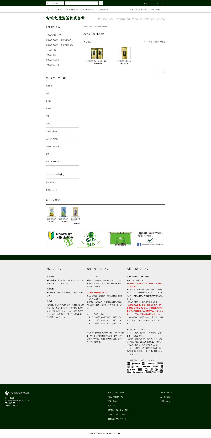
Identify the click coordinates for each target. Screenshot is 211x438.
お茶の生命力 (51, 55)
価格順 (156, 42)
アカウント (146, 3)
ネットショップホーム (53, 9)
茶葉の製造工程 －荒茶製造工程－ (59, 40)
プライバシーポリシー (116, 414)
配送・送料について (115, 401)
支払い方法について (115, 397)
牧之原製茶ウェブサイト (138, 9)
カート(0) (160, 3)
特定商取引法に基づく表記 (118, 410)
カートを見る (165, 397)
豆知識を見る (103, 9)
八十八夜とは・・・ (53, 50)
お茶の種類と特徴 (52, 65)
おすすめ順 (148, 42)
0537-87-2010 (13, 403)
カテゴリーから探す (72, 9)
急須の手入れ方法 (52, 60)
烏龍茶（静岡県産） (103, 26)
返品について (113, 406)
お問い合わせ (155, 9)
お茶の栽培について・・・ (56, 35)
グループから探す (89, 9)
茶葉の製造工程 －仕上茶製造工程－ (60, 45)
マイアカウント (166, 392)
